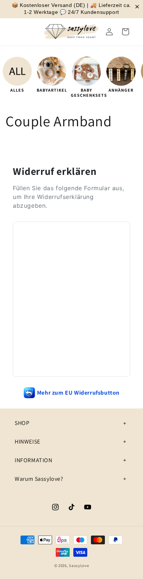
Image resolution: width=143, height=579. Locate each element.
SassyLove (79, 565)
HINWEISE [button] (27, 441)
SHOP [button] (22, 423)
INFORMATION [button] (33, 460)
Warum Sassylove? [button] (39, 479)
